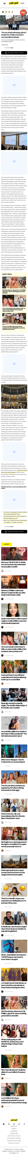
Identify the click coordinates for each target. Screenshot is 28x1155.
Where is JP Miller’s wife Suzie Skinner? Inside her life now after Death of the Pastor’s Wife (13, 592)
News (11, 47)
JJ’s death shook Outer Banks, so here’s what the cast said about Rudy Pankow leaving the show (13, 985)
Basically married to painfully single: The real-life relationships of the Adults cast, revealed (14, 705)
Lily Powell (7, 47)
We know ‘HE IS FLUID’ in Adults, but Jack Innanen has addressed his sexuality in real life (13, 564)
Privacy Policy (14, 1143)
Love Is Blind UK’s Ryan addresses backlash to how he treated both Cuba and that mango (14, 1100)
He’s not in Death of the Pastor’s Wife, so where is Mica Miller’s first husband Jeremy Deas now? (13, 310)
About (14, 1128)
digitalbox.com (15, 1153)
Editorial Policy (14, 1136)
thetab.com (11, 1149)
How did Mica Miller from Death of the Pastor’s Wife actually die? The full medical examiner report (14, 734)
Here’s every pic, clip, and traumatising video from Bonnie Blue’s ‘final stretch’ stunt (13, 816)
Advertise (14, 1133)
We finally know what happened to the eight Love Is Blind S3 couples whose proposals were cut (14, 844)
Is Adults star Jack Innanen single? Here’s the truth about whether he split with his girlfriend (14, 929)
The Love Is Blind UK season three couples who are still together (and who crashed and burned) (13, 328)
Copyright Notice (14, 1138)
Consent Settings (14, 1140)
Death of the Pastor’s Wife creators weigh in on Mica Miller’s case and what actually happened (14, 621)
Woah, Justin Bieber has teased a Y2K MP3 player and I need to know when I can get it (13, 957)
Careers (14, 1131)
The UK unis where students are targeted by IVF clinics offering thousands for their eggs (13, 788)
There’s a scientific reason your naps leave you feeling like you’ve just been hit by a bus (13, 900)
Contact (14, 1126)
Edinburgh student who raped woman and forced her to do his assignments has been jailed (13, 872)
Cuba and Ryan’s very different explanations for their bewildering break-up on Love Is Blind (13, 677)
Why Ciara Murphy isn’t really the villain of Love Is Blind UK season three (13, 1072)
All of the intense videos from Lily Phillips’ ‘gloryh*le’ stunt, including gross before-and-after (14, 291)
